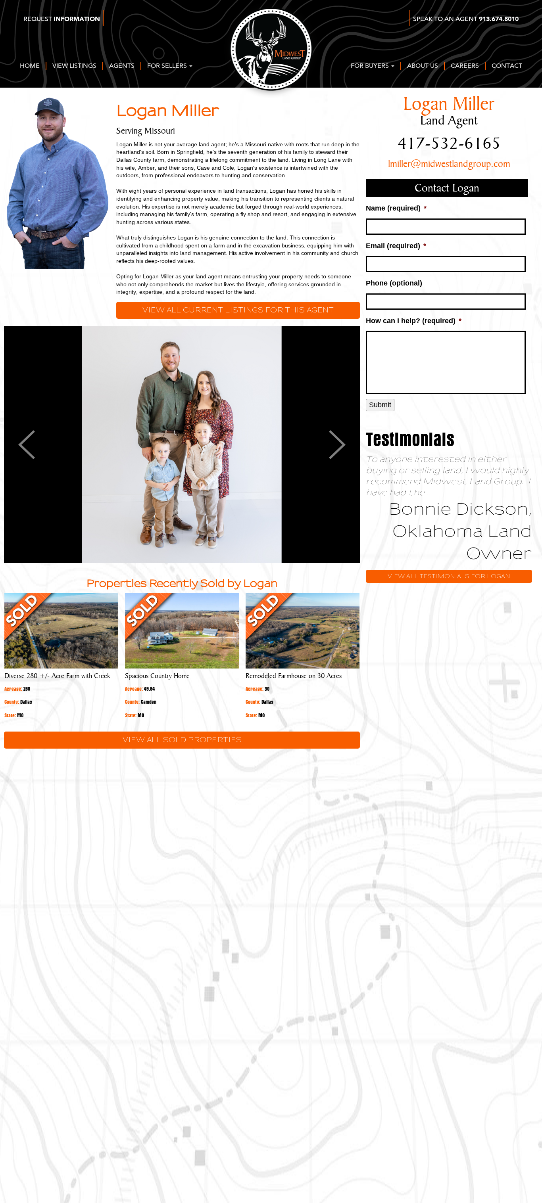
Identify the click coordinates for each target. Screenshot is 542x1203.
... (429, 492)
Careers (465, 66)
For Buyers (370, 66)
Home (30, 66)
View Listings (74, 66)
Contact (507, 66)
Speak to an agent (466, 19)
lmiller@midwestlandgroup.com (449, 164)
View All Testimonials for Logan (449, 576)
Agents (122, 66)
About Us (422, 66)
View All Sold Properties (182, 740)
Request (61, 19)
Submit (380, 405)
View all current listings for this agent (238, 310)
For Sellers (167, 66)
